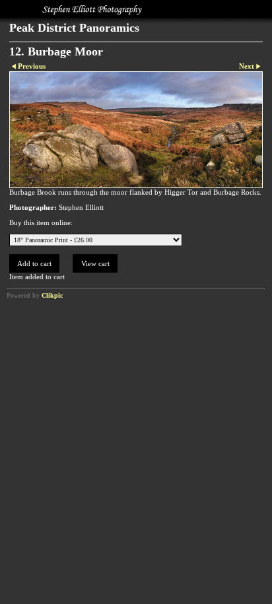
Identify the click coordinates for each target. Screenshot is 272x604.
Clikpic (52, 295)
